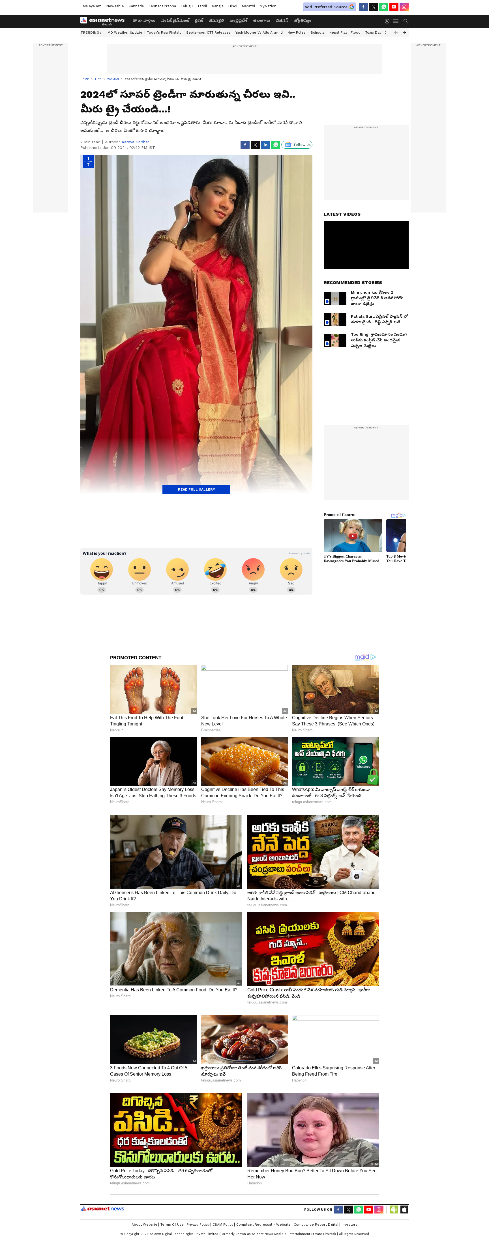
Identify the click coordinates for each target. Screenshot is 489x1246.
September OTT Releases (208, 32)
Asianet (102, 1208)
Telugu (187, 6)
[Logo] (104, 21)
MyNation (267, 6)
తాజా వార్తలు (143, 20)
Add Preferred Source (326, 7)
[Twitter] (373, 7)
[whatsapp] (383, 7)
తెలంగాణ (261, 20)
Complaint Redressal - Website (263, 1225)
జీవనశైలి (216, 20)
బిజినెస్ (282, 20)
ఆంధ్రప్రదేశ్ (238, 20)
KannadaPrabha (162, 6)
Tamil (202, 6)
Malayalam (92, 6)
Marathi (248, 6)
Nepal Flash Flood (345, 32)
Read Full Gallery (196, 489)
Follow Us (302, 145)
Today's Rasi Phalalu (164, 32)
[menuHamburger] (396, 21)
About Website (144, 1225)
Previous (396, 32)
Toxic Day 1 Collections (384, 32)
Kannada (136, 6)
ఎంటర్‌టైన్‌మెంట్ (175, 20)
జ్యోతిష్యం (302, 20)
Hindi (232, 6)
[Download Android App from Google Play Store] (393, 1210)
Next (404, 32)
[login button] (388, 21)
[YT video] (393, 7)
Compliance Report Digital (316, 1225)
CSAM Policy (223, 1225)
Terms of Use (172, 1225)
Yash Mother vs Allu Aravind (259, 32)
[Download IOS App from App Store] (404, 1210)
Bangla (218, 6)
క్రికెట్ (199, 20)
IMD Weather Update (124, 32)
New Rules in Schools (306, 32)
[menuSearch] (406, 21)
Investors (349, 1225)
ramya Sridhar (135, 142)
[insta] (404, 7)
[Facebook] (363, 7)
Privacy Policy (198, 1225)
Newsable (115, 6)
